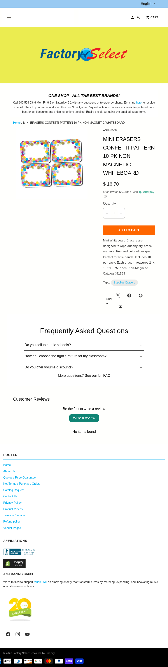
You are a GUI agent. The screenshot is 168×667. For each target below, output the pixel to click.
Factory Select (21, 653)
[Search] (138, 17)
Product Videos (13, 509)
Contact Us (10, 496)
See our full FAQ (97, 375)
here (139, 102)
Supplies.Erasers (124, 282)
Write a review (84, 418)
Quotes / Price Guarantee (19, 477)
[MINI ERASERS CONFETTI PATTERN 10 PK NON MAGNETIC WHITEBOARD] (52, 163)
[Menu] (9, 17)
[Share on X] (119, 295)
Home (17, 122)
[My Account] (132, 17)
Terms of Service (14, 515)
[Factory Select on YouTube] (27, 634)
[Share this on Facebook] (129, 295)
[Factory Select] (84, 55)
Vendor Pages (12, 528)
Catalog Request (13, 490)
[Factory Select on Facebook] (8, 634)
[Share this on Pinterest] (140, 295)
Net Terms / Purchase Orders (21, 483)
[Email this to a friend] (120, 307)
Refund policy (12, 521)
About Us (9, 471)
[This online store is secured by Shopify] (84, 563)
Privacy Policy (12, 502)
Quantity (109, 203)
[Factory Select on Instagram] (18, 634)
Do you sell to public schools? (47, 345)
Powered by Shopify (43, 653)
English (146, 3)
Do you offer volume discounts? (48, 367)
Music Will (40, 582)
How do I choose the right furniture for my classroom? (65, 356)
